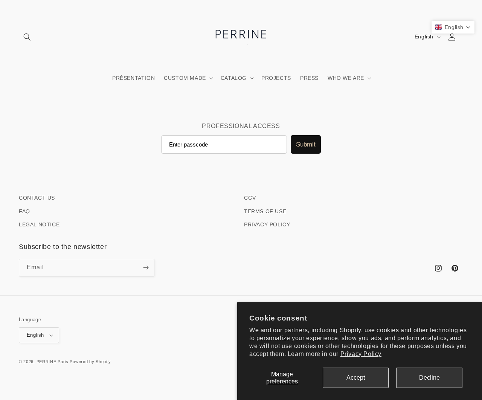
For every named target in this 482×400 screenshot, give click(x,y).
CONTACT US (37, 198)
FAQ (24, 211)
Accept (355, 377)
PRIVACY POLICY (267, 224)
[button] (27, 37)
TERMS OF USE (265, 211)
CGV (250, 198)
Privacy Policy (360, 354)
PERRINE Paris (53, 361)
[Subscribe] (145, 267)
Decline (429, 377)
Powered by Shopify (90, 361)
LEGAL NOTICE (39, 224)
